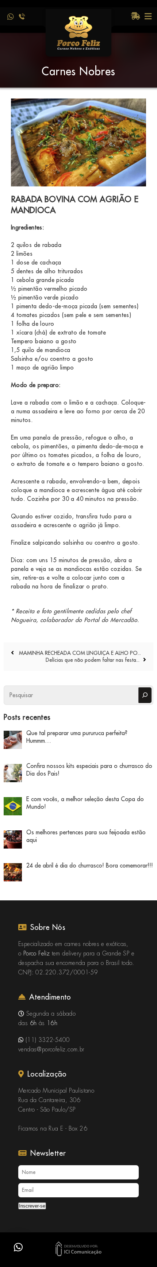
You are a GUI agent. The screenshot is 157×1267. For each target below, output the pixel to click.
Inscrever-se (32, 1206)
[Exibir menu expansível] (148, 16)
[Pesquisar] (145, 695)
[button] (18, 1247)
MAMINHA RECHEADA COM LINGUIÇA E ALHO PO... (79, 653)
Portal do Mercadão (110, 619)
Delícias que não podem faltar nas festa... (92, 660)
